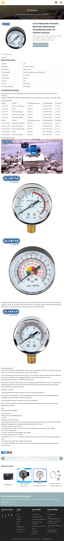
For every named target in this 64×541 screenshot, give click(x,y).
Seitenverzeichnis (21, 529)
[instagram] (2, 517)
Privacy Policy (20, 531)
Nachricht (19, 522)
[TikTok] (5, 517)
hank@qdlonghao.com (47, 539)
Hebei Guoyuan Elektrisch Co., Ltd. (55, 526)
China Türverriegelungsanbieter (53, 518)
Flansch (34, 528)
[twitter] (8, 515)
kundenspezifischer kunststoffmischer (52, 530)
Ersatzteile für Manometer (34, 14)
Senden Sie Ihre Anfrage (40, 45)
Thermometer (35, 514)
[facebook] (2, 515)
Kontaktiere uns (7, 502)
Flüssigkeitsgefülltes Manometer (37, 522)
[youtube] (12, 515)
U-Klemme (34, 531)
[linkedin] (5, 515)
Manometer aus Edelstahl (38, 526)
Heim (18, 14)
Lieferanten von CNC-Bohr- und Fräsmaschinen (54, 522)
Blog (18, 524)
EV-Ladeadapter (51, 514)
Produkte (23, 14)
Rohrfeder (34, 533)
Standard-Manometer (37, 517)
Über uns (19, 517)
